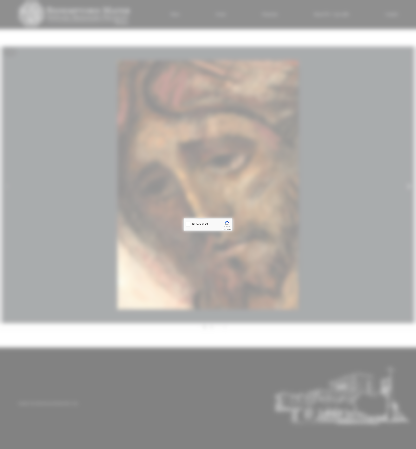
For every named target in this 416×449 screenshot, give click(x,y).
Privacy (224, 229)
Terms (229, 229)
